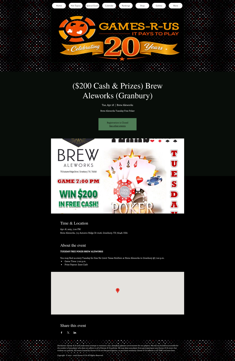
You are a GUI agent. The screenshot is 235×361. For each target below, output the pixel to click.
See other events (117, 125)
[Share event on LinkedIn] (75, 333)
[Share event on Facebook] (61, 333)
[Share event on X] (68, 333)
